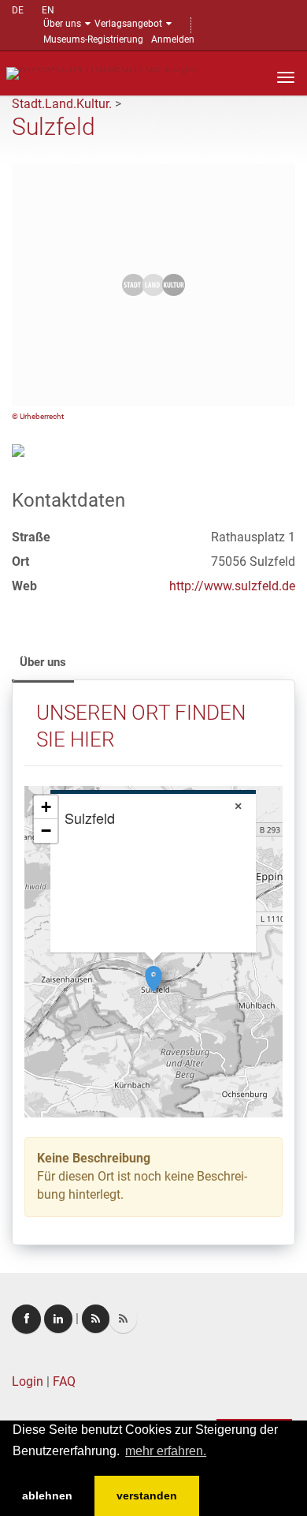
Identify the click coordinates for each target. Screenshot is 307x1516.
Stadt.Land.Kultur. (62, 103)
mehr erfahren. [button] (165, 1451)
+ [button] (46, 807)
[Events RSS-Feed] (95, 1319)
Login (27, 1381)
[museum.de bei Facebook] (26, 1319)
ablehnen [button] (47, 1495)
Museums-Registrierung (93, 39)
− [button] (46, 830)
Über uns (62, 23)
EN (48, 10)
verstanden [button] (147, 1495)
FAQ (64, 1381)
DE (18, 10)
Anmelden (172, 39)
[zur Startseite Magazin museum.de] (101, 72)
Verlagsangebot (128, 23)
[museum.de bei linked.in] (58, 1319)
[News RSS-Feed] (123, 1319)
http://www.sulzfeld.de (232, 585)
